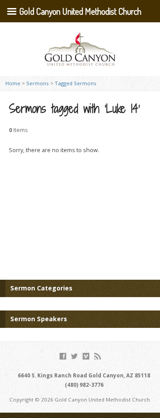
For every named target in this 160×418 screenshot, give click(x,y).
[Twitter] (74, 356)
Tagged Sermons (75, 83)
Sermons (37, 83)
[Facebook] (63, 356)
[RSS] (97, 356)
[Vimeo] (86, 356)
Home (12, 83)
